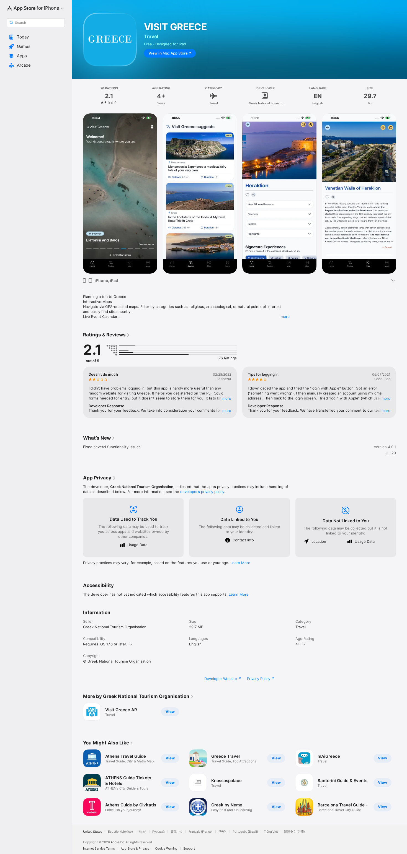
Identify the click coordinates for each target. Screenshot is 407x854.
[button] (36, 37)
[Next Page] (401, 194)
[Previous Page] (77, 194)
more (285, 316)
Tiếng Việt (271, 831)
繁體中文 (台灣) (294, 831)
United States (92, 831)
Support (189, 848)
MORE (226, 398)
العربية (142, 831)
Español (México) (120, 831)
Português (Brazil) (245, 831)
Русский (158, 831)
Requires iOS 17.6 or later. (105, 644)
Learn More (240, 562)
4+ (297, 644)
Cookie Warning (166, 848)
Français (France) (201, 831)
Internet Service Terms (99, 848)
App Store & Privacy (135, 848)
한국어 (222, 831)
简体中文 (177, 831)
